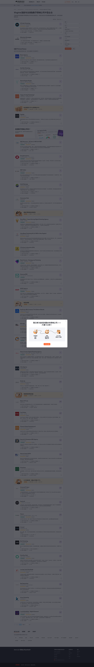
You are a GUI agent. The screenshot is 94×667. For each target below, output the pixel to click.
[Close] (66, 321)
